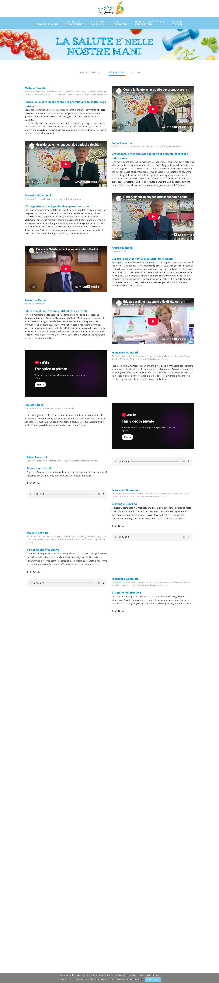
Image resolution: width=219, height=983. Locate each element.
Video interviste (117, 72)
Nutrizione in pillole (98, 23)
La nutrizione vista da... (89, 72)
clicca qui (156, 975)
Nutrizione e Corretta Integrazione (150, 23)
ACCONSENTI (153, 979)
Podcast (136, 72)
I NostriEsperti (177, 23)
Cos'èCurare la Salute (48, 23)
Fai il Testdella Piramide (74, 23)
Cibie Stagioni (120, 23)
